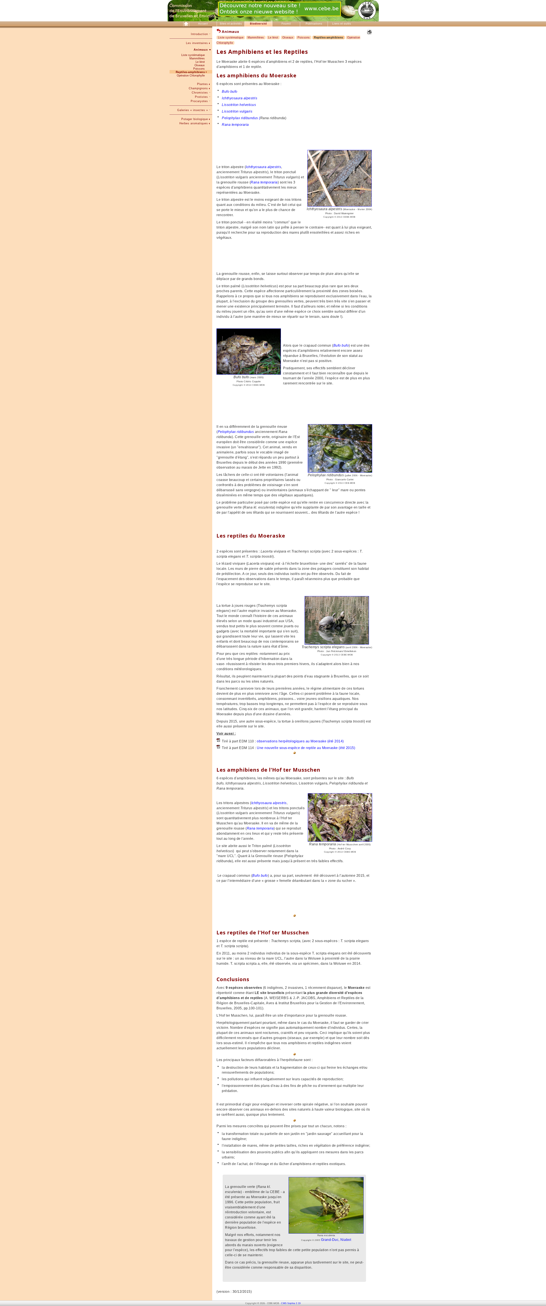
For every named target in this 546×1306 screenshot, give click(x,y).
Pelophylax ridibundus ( (241, 118)
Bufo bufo (229, 91)
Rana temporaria (235, 124)
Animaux (201, 49)
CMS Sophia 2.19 (291, 1303)
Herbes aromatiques (193, 123)
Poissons (199, 68)
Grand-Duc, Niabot (336, 1240)
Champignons (198, 88)
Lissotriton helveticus (239, 105)
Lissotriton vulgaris (237, 111)
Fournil (286, 23)
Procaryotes (199, 101)
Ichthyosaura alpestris (239, 98)
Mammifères (197, 58)
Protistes (201, 96)
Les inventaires (197, 43)
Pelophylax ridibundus (236, 432)
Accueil (203, 23)
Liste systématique (193, 55)
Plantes (202, 84)
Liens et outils (341, 23)
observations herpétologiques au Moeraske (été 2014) (300, 741)
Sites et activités (231, 23)
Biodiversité (258, 23)
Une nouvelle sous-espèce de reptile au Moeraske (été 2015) (306, 748)
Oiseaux (200, 65)
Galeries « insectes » (192, 110)
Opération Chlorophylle (191, 75)
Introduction (199, 34)
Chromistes (200, 92)
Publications (314, 23)
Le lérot (200, 61)
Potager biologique (194, 119)
